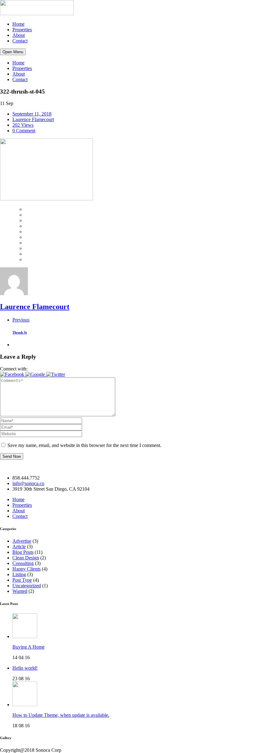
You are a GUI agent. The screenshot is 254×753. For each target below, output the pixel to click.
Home (18, 24)
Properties (22, 29)
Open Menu (12, 52)
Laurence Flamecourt (33, 119)
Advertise (21, 541)
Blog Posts (22, 552)
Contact (20, 40)
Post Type (22, 580)
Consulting (23, 563)
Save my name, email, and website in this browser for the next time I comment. (84, 445)
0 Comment (23, 130)
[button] (12, 374)
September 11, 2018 (31, 113)
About (18, 35)
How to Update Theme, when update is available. (60, 715)
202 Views (22, 125)
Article (19, 546)
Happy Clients (26, 568)
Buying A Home (28, 647)
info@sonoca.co (28, 483)
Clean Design (25, 557)
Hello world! (24, 668)
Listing (19, 574)
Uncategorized (26, 585)
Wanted (19, 591)
